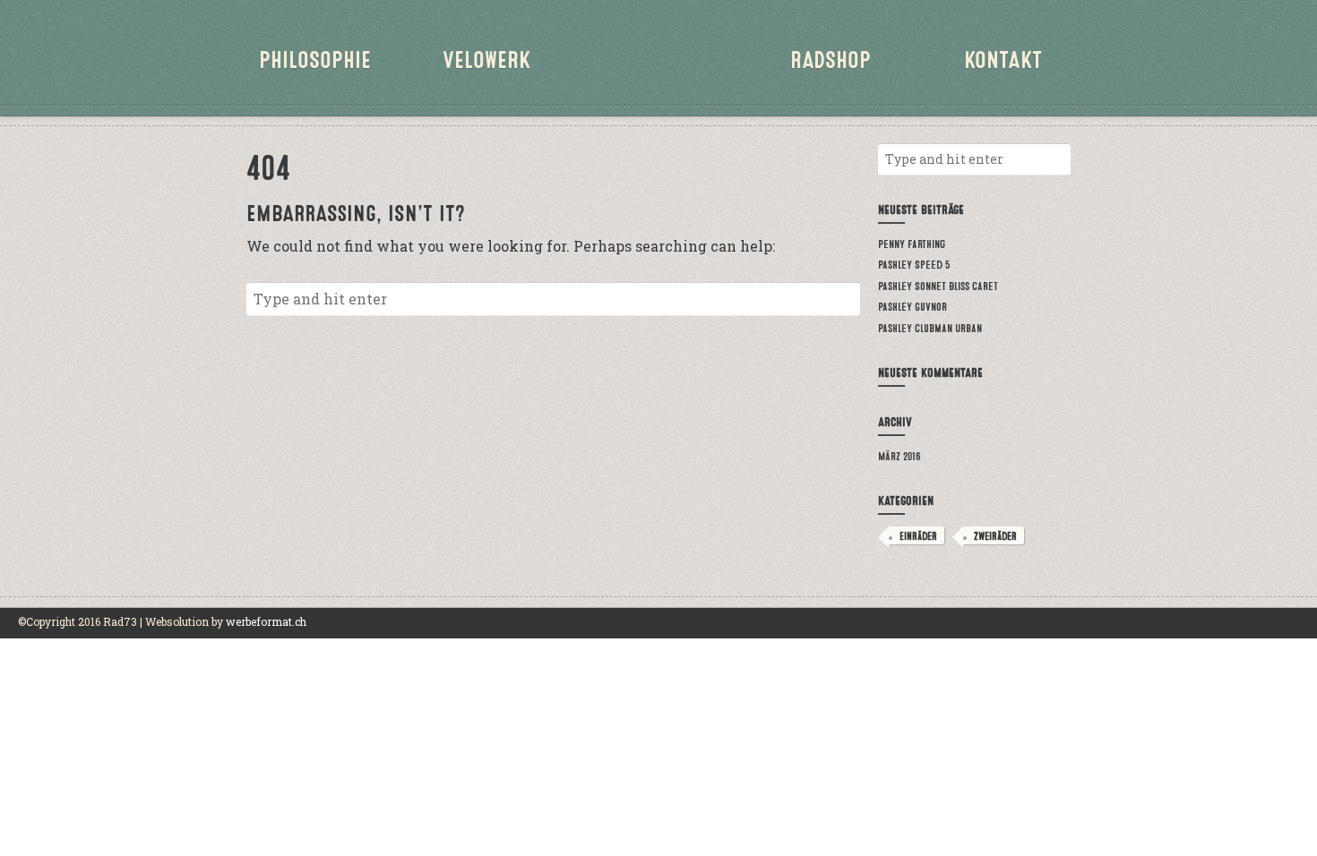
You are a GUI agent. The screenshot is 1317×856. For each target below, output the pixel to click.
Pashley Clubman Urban (930, 327)
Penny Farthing (911, 243)
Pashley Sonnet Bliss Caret (938, 285)
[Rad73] (658, 71)
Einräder (918, 535)
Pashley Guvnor (912, 306)
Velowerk (486, 58)
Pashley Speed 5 (914, 264)
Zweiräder (995, 535)
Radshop (830, 58)
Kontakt (1003, 58)
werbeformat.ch (266, 621)
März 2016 (899, 455)
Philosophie (315, 58)
